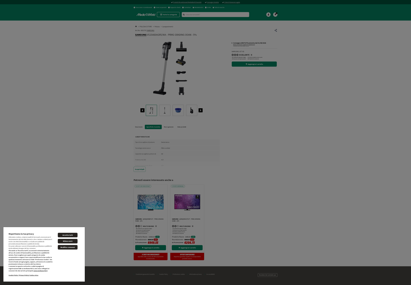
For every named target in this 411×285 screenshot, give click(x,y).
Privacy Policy (24, 275)
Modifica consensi (67, 247)
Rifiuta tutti (67, 241)
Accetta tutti (68, 235)
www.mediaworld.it (41, 271)
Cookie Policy (13, 275)
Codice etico (33, 275)
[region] (44, 254)
